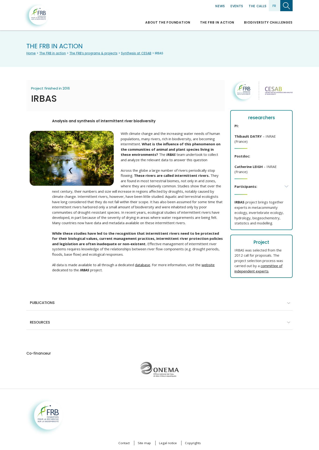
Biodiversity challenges (268, 22)
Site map (144, 443)
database (142, 264)
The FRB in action (217, 22)
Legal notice (168, 443)
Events (236, 6)
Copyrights (193, 443)
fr (274, 5)
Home (31, 53)
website (208, 264)
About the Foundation (167, 22)
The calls (257, 6)
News (220, 6)
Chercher (286, 5)
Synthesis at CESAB (136, 53)
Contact (124, 443)
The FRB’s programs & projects (93, 53)
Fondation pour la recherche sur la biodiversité (36, 16)
